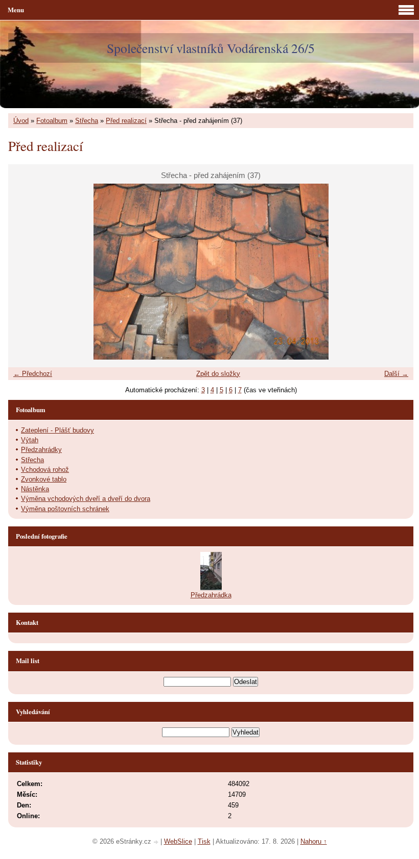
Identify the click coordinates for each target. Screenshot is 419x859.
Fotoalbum (51, 120)
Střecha (86, 120)
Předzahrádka (211, 595)
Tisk (204, 841)
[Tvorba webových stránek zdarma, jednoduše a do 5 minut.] (156, 842)
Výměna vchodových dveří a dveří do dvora (85, 498)
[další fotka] (396, 272)
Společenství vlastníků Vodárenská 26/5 (211, 48)
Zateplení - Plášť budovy (57, 430)
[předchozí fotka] (24, 272)
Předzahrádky (41, 449)
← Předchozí (32, 373)
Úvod (21, 120)
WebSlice (178, 841)
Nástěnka (35, 489)
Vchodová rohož (45, 469)
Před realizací (126, 120)
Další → (396, 373)
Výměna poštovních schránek (65, 509)
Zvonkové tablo (43, 479)
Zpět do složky (218, 373)
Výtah (29, 440)
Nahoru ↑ (313, 841)
